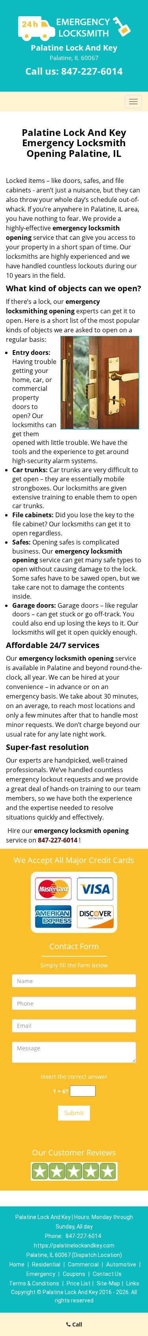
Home (16, 1264)
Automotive (121, 1264)
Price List (78, 1283)
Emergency (40, 1274)
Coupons (74, 1274)
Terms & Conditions (34, 1283)
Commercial (83, 1264)
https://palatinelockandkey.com (74, 1245)
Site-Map (108, 1283)
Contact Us (107, 1274)
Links (132, 1283)
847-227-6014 (92, 70)
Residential (46, 1264)
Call (76, 1324)
